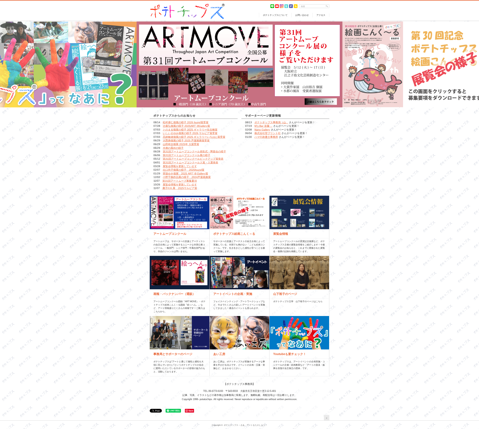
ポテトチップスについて (275, 15)
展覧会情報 (280, 233)
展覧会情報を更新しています (180, 166)
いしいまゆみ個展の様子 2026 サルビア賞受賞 (190, 133)
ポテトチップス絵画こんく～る (234, 233)
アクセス (320, 15)
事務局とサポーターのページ (172, 354)
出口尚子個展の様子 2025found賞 (183, 169)
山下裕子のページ (285, 293)
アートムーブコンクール (169, 233)
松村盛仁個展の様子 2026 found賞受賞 (185, 122)
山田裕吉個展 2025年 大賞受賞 (181, 144)
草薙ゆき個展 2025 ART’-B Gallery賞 (185, 173)
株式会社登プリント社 (267, 133)
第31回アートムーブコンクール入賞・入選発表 (190, 162)
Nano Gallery (262, 129)
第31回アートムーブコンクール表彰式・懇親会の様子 (194, 151)
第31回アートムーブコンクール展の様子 (186, 155)
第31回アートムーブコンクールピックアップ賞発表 (193, 158)
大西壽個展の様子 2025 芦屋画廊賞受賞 (186, 140)
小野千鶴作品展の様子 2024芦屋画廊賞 (187, 177)
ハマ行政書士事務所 (266, 136)
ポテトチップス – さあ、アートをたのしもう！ (245, 425)
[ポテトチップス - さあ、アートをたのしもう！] (187, 5)
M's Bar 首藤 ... (263, 125)
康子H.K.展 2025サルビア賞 (179, 188)
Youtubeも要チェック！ (289, 354)
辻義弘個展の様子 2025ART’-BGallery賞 (186, 125)
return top (326, 417)
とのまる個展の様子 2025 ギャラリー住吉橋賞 (190, 129)
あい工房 (219, 354)
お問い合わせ (302, 15)
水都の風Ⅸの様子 (173, 147)
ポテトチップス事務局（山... (271, 122)
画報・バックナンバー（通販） (174, 293)
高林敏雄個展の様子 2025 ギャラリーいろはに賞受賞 (194, 136)
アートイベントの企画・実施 (232, 293)
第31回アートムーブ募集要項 (179, 180)
